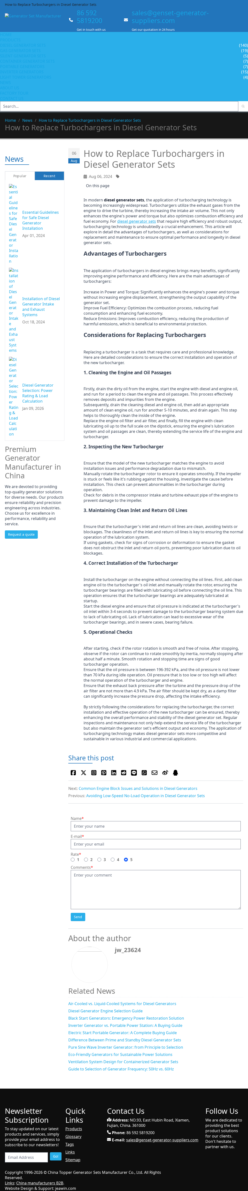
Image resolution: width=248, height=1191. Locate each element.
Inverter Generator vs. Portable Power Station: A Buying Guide (125, 1025)
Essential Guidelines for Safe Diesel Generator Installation (40, 220)
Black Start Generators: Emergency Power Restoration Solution (126, 1018)
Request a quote (21, 534)
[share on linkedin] (113, 773)
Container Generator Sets (27, 61)
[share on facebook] (73, 773)
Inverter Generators (22, 72)
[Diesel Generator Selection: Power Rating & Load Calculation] (13, 397)
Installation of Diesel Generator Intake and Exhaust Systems (41, 306)
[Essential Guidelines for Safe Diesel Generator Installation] (13, 224)
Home (6, 34)
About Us (10, 88)
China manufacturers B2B (39, 1183)
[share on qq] (175, 773)
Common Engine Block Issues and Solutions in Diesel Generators (138, 788)
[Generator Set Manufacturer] (35, 20)
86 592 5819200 (89, 16)
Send (78, 917)
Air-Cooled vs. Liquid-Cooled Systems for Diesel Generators (122, 1003)
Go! (55, 1156)
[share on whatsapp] (144, 773)
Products (10, 40)
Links (70, 1152)
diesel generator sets (136, 221)
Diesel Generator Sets (23, 45)
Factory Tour (14, 93)
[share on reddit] (123, 773)
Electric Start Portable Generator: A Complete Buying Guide (122, 1032)
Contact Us (11, 98)
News (5, 82)
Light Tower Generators (25, 77)
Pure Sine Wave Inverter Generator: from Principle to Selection (125, 1047)
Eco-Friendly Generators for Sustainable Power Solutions (120, 1054)
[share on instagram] (93, 773)
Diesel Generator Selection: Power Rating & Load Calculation (38, 393)
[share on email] (154, 773)
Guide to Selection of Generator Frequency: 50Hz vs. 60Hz (121, 1069)
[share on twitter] (83, 773)
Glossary (73, 1136)
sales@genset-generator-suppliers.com (170, 16)
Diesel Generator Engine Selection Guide (105, 1011)
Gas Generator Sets (20, 50)
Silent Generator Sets (23, 56)
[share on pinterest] (103, 773)
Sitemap (72, 1159)
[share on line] (134, 773)
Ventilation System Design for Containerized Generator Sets (123, 1061)
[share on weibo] (165, 773)
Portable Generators (22, 66)
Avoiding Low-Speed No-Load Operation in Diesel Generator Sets (145, 795)
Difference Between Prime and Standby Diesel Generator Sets (124, 1040)
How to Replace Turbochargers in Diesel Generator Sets (90, 120)
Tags (69, 1144)
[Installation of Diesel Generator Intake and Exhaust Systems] (13, 310)
